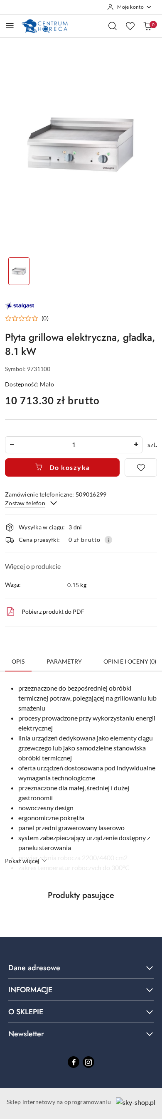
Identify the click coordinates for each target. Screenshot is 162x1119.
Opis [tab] (18, 661)
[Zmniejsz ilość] (11, 445)
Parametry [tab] (64, 661)
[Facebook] (73, 1062)
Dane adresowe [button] (34, 967)
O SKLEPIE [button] (25, 1011)
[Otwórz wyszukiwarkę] (112, 26)
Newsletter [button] (26, 1033)
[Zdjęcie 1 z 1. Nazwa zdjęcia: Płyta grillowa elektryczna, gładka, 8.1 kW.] (19, 271)
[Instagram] (88, 1062)
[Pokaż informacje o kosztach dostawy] (108, 539)
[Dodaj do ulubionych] (141, 467)
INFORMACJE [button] (30, 989)
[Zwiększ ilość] (136, 445)
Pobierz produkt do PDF (53, 611)
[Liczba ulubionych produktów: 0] (130, 26)
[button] (27, 318)
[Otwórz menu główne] (10, 25)
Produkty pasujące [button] (81, 895)
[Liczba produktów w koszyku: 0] (147, 26)
